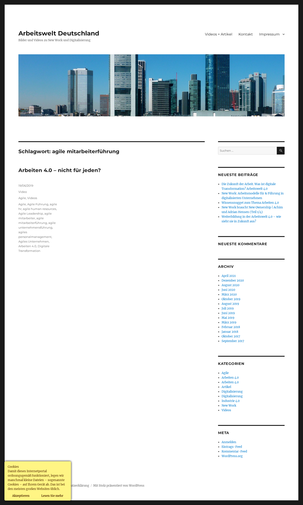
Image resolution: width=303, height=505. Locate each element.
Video (22, 192)
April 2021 (229, 276)
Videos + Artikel (218, 34)
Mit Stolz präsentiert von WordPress (118, 485)
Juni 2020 (228, 290)
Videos (32, 198)
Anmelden (229, 442)
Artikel (226, 387)
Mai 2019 (228, 318)
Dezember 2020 (233, 280)
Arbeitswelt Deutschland (58, 33)
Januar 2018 (230, 332)
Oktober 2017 (231, 336)
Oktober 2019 (231, 299)
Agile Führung (37, 204)
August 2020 (230, 285)
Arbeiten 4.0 (27, 246)
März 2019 (229, 322)
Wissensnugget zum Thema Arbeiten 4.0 (250, 203)
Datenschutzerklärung (73, 485)
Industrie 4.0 (231, 401)
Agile (22, 198)
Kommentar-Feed (234, 451)
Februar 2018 (231, 327)
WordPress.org (232, 456)
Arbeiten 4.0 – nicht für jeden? (59, 170)
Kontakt (245, 34)
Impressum (269, 34)
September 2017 (233, 341)
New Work (229, 405)
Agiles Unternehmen (33, 241)
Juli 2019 (228, 308)
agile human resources (39, 209)
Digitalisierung (232, 391)
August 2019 (230, 304)
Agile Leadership (30, 213)
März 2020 (229, 294)
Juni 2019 (228, 313)
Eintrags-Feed (232, 447)
